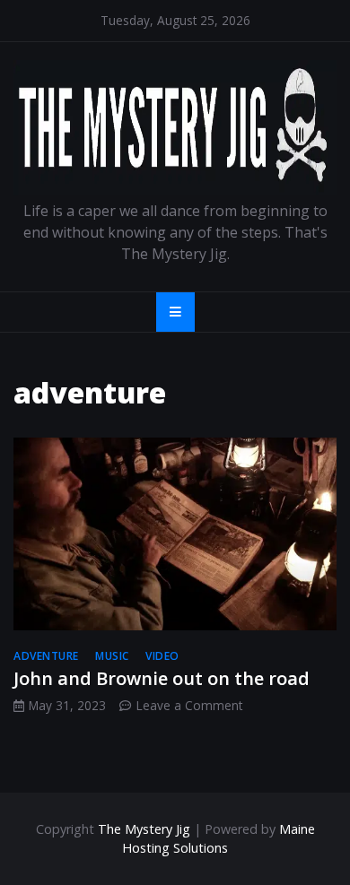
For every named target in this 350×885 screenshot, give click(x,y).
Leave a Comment (189, 705)
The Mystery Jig (144, 828)
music (112, 656)
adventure (46, 656)
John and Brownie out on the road (161, 678)
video (162, 656)
